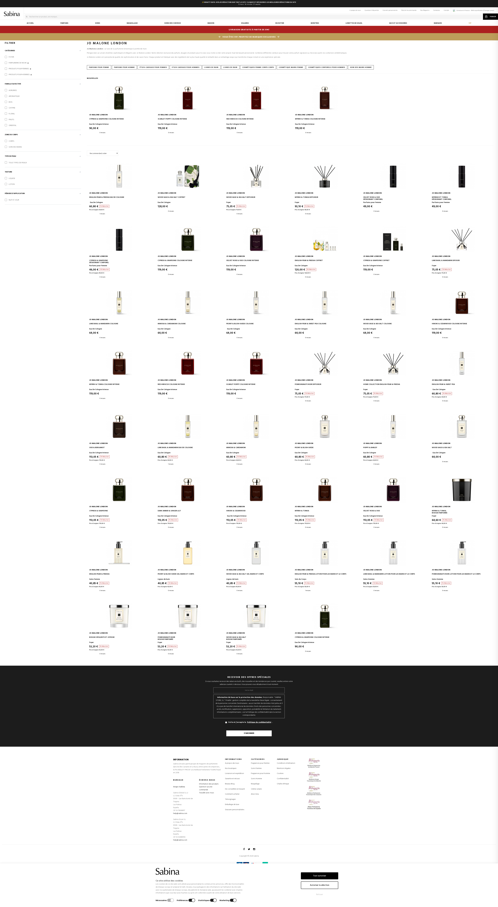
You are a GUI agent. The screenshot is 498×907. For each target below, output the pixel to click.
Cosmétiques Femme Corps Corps (258, 67)
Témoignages (230, 799)
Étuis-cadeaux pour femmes (153, 67)
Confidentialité (283, 778)
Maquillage (255, 783)
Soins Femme (256, 768)
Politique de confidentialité (259, 722)
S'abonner (249, 733)
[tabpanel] (119, 111)
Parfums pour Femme (99, 67)
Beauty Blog (229, 783)
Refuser (319, 894)
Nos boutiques (230, 768)
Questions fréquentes (372, 10)
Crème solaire (256, 789)
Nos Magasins (424, 10)
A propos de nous (355, 10)
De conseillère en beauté (235, 789)
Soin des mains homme (361, 67)
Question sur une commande (205, 788)
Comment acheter (232, 794)
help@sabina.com (180, 813)
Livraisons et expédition (234, 773)
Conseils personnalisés (390, 10)
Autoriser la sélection (319, 885)
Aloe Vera (255, 794)
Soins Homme (256, 778)
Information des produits (209, 783)
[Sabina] (12, 12)
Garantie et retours (232, 778)
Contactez (436, 10)
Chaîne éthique (283, 783)
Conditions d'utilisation (286, 763)
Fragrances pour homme (260, 773)
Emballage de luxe (232, 804)
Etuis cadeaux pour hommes (185, 67)
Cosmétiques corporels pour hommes (326, 67)
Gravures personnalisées (234, 809)
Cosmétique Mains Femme (291, 67)
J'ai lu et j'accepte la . (250, 722)
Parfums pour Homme (124, 67)
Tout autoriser (319, 876)
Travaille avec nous (206, 792)
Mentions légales (283, 768)
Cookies (280, 773)
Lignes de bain (211, 67)
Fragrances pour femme (260, 763)
